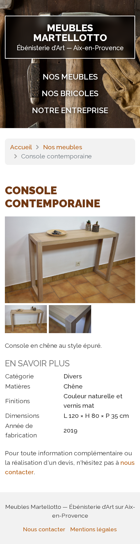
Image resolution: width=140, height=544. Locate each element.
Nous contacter (44, 529)
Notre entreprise (70, 110)
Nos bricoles (70, 93)
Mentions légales (93, 529)
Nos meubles (70, 76)
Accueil (21, 147)
